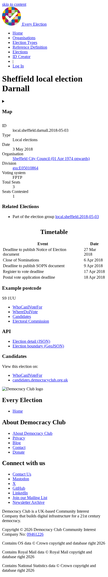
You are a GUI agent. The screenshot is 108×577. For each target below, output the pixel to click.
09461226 (35, 534)
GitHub (19, 488)
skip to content (14, 4)
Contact (19, 447)
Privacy (19, 438)
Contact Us (22, 474)
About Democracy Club (32, 433)
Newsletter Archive (29, 502)
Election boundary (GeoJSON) (38, 346)
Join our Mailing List (30, 497)
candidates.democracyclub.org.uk (40, 380)
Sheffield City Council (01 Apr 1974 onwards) (51, 158)
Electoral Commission (31, 321)
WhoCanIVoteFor (27, 307)
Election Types (25, 42)
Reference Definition (30, 47)
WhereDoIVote (25, 312)
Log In (18, 66)
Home (18, 33)
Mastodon (21, 479)
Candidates (22, 316)
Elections (20, 52)
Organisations (24, 38)
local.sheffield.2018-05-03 (77, 216)
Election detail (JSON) (31, 341)
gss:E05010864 (25, 168)
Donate (19, 452)
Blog (17, 443)
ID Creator (21, 56)
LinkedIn (20, 493)
